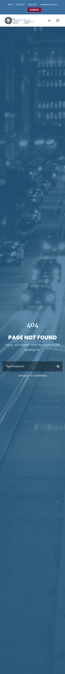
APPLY (10, 4)
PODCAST (32, 4)
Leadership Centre (48, 4)
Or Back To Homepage (32, 375)
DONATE (34, 9)
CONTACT (20, 4)
